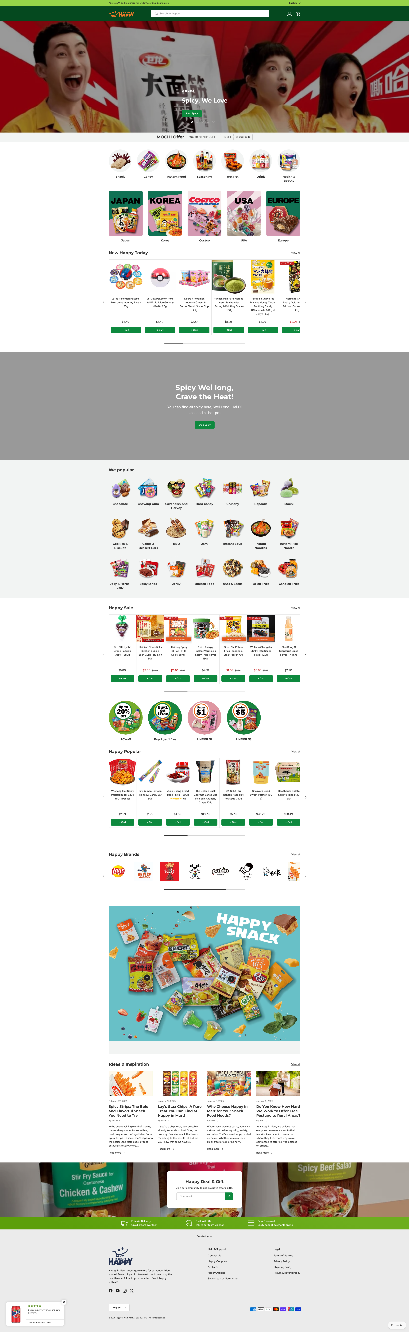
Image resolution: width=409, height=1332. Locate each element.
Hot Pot (233, 176)
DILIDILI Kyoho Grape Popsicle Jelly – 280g (122, 651)
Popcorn (260, 504)
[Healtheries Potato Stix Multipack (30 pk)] (288, 772)
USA (244, 240)
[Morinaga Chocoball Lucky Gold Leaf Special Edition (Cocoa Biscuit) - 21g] (297, 277)
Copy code (244, 137)
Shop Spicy (204, 424)
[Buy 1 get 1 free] (165, 718)
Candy (148, 176)
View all (295, 252)
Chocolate (120, 504)
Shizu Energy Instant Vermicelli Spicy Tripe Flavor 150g (205, 653)
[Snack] (120, 160)
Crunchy (232, 504)
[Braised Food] (204, 567)
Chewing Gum (148, 504)
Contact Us (214, 1255)
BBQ (176, 544)
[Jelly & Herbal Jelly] (120, 567)
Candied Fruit (289, 584)
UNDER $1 (204, 739)
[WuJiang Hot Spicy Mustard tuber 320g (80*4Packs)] (122, 772)
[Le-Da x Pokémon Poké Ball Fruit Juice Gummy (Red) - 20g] (160, 277)
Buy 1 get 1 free (165, 739)
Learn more (163, 2)
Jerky (176, 584)
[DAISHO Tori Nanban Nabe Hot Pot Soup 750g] (233, 772)
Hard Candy (204, 504)
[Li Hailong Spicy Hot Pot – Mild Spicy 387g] (178, 628)
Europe (283, 240)
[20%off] (126, 718)
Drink (261, 176)
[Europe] (283, 213)
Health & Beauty (288, 178)
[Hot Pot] (232, 160)
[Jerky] (176, 567)
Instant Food (176, 176)
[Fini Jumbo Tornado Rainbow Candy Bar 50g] (150, 772)
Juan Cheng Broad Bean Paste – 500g (178, 792)
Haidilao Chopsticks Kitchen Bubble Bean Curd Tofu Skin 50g (150, 653)
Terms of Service (283, 1255)
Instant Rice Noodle (289, 546)
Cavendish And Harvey (176, 506)
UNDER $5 (243, 739)
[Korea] (165, 213)
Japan (125, 240)
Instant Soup (232, 544)
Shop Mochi (147, 113)
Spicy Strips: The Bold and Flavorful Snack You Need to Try (128, 1110)
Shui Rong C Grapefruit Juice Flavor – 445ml (288, 651)
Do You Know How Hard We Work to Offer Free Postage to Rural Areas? (278, 1110)
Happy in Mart (122, 1318)
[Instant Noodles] (260, 527)
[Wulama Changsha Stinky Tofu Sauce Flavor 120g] (261, 628)
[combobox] (210, 13)
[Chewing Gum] (148, 488)
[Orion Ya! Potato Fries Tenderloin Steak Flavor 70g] (233, 628)
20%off (126, 739)
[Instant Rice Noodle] (288, 527)
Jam (204, 544)
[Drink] (260, 160)
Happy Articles (216, 1272)
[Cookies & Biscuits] (120, 527)
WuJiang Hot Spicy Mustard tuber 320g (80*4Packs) (122, 794)
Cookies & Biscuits (120, 546)
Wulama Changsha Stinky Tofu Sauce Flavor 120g (261, 651)
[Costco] (204, 213)
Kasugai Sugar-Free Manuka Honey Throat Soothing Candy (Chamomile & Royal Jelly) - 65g (263, 306)
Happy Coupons (217, 1261)
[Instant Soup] (232, 527)
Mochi (288, 504)
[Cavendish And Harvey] (176, 488)
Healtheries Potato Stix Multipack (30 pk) (289, 794)
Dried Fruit (261, 584)
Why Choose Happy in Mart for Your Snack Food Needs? (227, 1110)
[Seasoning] (204, 160)
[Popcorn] (260, 488)
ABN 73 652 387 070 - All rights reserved (147, 1318)
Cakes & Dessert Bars (148, 546)
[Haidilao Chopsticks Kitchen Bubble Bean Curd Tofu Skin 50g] (150, 628)
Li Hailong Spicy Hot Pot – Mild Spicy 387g (178, 651)
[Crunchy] (232, 488)
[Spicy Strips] (148, 567)
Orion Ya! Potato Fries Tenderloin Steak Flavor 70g (233, 651)
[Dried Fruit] (260, 567)
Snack (120, 176)
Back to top (203, 1236)
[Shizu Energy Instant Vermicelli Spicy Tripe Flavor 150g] (205, 628)
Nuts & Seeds (233, 584)
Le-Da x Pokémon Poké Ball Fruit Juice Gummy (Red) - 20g (160, 302)
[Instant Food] (176, 160)
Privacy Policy (282, 1261)
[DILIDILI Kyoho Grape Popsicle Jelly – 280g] (122, 628)
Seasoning (204, 176)
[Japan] (126, 213)
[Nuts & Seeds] (232, 567)
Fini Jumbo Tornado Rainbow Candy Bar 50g (150, 794)
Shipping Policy (283, 1267)
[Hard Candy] (204, 488)
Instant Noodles (261, 546)
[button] (298, 14)
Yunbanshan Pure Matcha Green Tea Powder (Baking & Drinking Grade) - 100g (229, 304)
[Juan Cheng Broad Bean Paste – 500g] (178, 772)
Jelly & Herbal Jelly (120, 586)
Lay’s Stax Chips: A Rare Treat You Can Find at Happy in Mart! (180, 1110)
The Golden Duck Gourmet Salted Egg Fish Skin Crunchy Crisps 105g (205, 796)
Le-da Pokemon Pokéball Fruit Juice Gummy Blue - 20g (126, 302)
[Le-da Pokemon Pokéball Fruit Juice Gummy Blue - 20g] (126, 277)
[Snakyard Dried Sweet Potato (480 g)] (261, 772)
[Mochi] (288, 488)
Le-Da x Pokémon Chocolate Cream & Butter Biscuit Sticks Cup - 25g (194, 304)
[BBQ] (176, 527)
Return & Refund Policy (287, 1272)
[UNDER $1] (204, 718)
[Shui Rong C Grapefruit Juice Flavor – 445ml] (288, 628)
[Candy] (148, 160)
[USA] (244, 213)
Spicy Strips (148, 584)
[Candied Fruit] (288, 567)
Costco (204, 240)
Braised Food (204, 584)
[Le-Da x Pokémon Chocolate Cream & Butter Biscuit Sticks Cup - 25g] (194, 277)
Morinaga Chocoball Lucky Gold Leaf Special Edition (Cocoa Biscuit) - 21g (297, 304)
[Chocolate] (120, 488)
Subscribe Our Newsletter (223, 1278)
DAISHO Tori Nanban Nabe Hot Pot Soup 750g (233, 794)
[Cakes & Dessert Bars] (148, 527)
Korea (165, 240)
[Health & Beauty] (289, 160)
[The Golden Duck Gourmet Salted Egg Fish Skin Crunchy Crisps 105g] (205, 772)
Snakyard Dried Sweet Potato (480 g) (261, 794)
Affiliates (213, 1267)
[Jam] (204, 527)
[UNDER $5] (244, 718)
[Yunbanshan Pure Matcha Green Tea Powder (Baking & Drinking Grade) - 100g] (229, 277)
